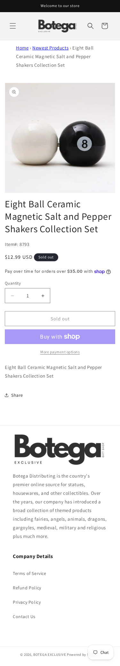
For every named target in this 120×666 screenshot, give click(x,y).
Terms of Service (29, 573)
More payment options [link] (60, 351)
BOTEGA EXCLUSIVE (49, 654)
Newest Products (50, 48)
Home (22, 48)
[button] (13, 26)
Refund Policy (27, 588)
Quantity (13, 283)
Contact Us (24, 616)
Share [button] (17, 395)
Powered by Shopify (83, 654)
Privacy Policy (27, 602)
